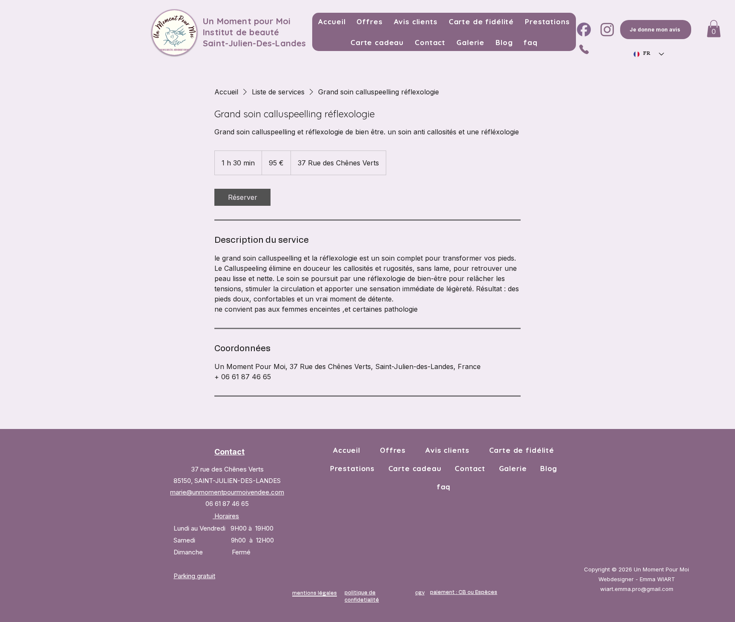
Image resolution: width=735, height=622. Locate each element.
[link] (242, 197)
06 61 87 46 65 (227, 504)
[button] (714, 28)
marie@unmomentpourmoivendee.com (227, 492)
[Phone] (584, 49)
